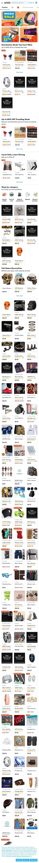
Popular (5, 7)
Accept (19, 860)
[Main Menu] (2, 3)
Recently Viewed (28, 7)
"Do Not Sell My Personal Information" (17, 856)
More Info (33, 860)
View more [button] (19, 72)
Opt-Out (25, 860)
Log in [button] (32, 3)
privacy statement (7, 850)
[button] (28, 2)
